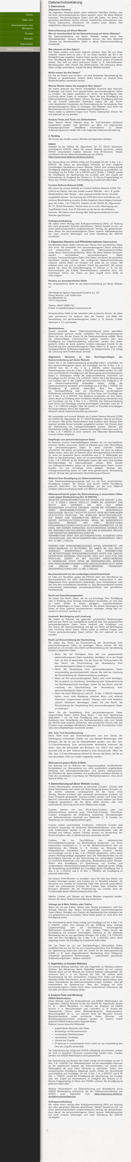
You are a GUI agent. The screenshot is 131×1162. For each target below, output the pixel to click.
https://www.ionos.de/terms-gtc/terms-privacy (71, 157)
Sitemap (69, 1130)
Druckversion (56, 1130)
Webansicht (119, 1130)
